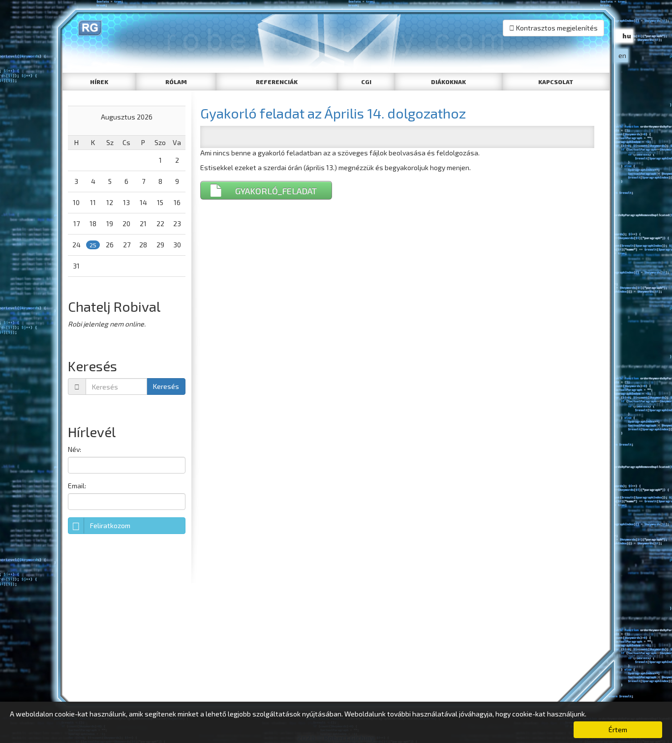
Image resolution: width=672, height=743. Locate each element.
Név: (74, 449)
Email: (77, 485)
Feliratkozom (110, 525)
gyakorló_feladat (276, 190)
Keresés (166, 386)
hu (626, 35)
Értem (618, 729)
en (622, 55)
